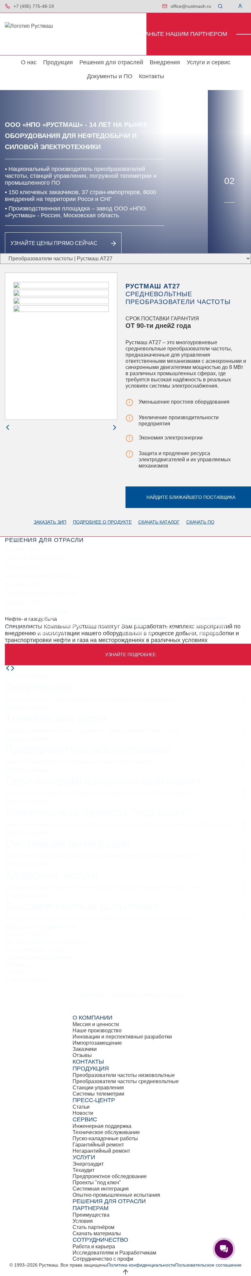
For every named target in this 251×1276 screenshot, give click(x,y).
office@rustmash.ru (191, 6)
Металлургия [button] (103, 625)
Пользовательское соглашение (208, 1265)
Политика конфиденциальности (141, 1265)
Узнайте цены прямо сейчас (53, 243)
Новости (83, 1113)
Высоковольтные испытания (82, 906)
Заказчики (85, 1049)
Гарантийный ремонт (98, 1144)
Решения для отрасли (109, 1201)
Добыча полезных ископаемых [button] (137, 625)
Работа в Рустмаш (27, 934)
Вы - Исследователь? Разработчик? (48, 942)
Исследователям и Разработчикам (114, 1252)
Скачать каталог (159, 522)
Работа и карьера (94, 1246)
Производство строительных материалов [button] (207, 625)
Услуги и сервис (208, 62)
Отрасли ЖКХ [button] (176, 625)
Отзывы (82, 1055)
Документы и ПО (109, 76)
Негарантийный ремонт (101, 1151)
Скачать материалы (97, 1233)
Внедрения (165, 62)
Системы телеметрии (98, 1094)
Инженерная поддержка (102, 1126)
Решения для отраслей (111, 62)
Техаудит (83, 1170)
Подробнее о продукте (102, 522)
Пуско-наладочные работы (105, 1138)
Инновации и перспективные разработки (122, 1036)
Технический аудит (56, 718)
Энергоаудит (39, 687)
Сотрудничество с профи (35, 950)
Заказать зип (50, 522)
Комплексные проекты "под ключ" (97, 812)
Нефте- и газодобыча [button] (21, 625)
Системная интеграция (68, 843)
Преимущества (23, 964)
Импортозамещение (97, 1043)
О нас (29, 62)
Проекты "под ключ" (97, 1182)
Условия (15, 972)
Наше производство (97, 1030)
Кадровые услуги (51, 875)
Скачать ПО (200, 522)
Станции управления (98, 1087)
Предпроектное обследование (88, 749)
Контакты (151, 76)
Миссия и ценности (96, 1024)
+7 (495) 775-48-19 (33, 6)
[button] (222, 6)
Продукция (58, 62)
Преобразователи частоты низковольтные (124, 1075)
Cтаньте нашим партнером (182, 34)
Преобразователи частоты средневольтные (126, 1081)
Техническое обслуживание (106, 1132)
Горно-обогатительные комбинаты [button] (59, 625)
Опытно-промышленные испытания (103, 781)
